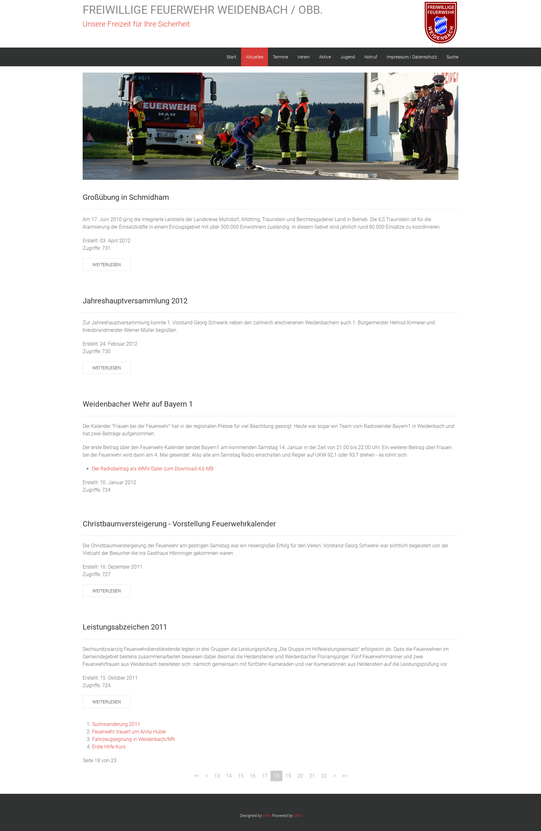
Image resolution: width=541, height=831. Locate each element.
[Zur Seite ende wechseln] (344, 776)
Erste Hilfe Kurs (109, 747)
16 (252, 776)
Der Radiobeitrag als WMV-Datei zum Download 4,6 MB (153, 469)
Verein (303, 56)
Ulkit (297, 815)
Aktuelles (254, 56)
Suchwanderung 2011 (116, 724)
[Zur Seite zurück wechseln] (206, 776)
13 (217, 776)
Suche (452, 56)
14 (229, 776)
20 (300, 776)
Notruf (370, 56)
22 (324, 776)
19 (288, 776)
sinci (267, 815)
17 (264, 776)
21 (312, 776)
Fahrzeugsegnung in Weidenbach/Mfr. (134, 739)
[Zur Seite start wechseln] (196, 776)
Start (231, 56)
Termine (280, 56)
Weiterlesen (106, 264)
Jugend (347, 56)
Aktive (325, 56)
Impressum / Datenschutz (412, 56)
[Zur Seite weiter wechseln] (334, 776)
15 (241, 776)
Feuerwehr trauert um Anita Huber (129, 732)
